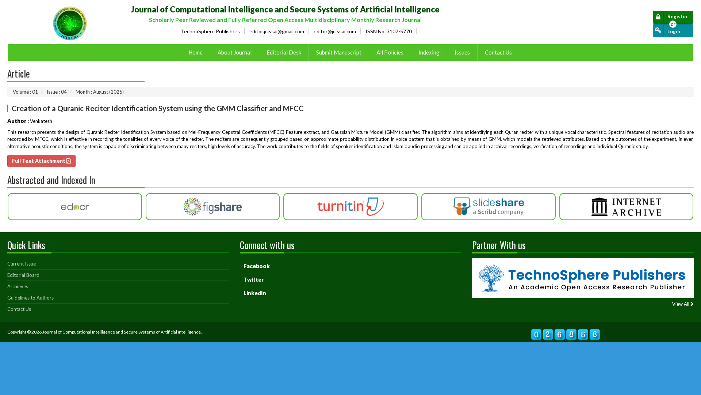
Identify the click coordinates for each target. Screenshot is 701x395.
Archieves (17, 286)
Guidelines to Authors (30, 298)
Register (677, 16)
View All (681, 304)
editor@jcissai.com (335, 31)
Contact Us (498, 52)
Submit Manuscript (338, 52)
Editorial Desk (284, 52)
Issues (462, 52)
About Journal (235, 52)
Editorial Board (23, 275)
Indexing (429, 52)
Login (673, 31)
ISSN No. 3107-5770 (388, 31)
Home (195, 52)
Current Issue (21, 264)
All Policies (389, 52)
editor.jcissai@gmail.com (276, 31)
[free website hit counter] (565, 331)
